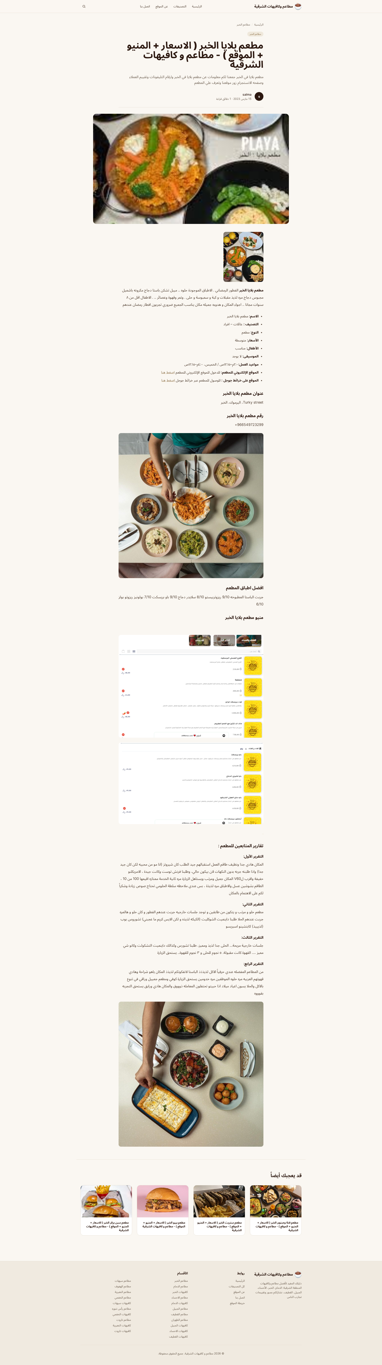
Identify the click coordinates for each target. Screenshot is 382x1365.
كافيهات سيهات (122, 1303)
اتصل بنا (145, 6)
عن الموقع (162, 6)
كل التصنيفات (237, 1286)
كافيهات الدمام (180, 1303)
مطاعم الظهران (179, 1319)
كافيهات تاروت (122, 1331)
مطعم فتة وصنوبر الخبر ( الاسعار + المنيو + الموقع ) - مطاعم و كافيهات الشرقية (277, 1226)
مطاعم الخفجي (123, 1297)
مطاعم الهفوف (123, 1286)
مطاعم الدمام (180, 1286)
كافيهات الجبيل (179, 1325)
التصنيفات (179, 6)
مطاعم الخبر (243, 24)
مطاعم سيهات (123, 1280)
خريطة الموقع (237, 1303)
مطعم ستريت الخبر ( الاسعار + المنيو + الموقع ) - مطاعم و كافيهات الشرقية (219, 1226)
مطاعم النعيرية (123, 1291)
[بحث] (84, 6)
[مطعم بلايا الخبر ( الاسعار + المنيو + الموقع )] (191, 257)
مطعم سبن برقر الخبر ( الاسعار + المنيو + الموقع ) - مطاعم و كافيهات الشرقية (107, 1226)
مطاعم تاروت (123, 1319)
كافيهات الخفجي (122, 1314)
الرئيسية (197, 6)
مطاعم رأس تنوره (121, 1308)
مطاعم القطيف (179, 1314)
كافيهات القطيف (178, 1336)
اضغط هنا (168, 372)
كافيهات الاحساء (179, 1331)
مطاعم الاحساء (180, 1297)
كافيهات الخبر (180, 1291)
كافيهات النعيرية (122, 1325)
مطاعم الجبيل (180, 1308)
